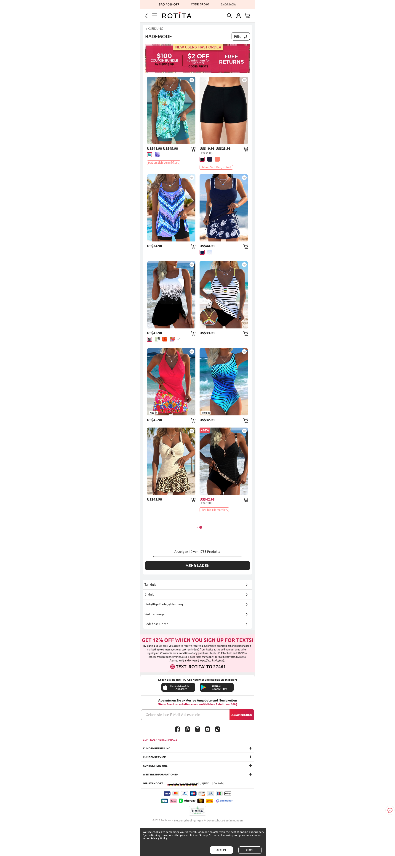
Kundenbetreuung (156, 748)
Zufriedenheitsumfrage (160, 739)
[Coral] (172, 339)
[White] (209, 252)
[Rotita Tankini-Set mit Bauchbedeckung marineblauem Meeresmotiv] (224, 207)
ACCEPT (221, 849)
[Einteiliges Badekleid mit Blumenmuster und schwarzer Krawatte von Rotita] (171, 294)
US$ (202, 783)
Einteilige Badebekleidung (163, 604)
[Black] (202, 159)
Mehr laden (197, 565)
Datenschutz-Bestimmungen (225, 820)
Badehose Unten (156, 624)
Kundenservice (154, 757)
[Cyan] (149, 154)
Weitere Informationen (160, 774)
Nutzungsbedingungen (188, 820)
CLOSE (250, 849)
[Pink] (217, 159)
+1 (179, 339)
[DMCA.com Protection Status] (197, 811)
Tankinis (150, 584)
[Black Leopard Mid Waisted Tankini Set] (224, 461)
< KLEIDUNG (154, 28)
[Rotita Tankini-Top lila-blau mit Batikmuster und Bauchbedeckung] (171, 207)
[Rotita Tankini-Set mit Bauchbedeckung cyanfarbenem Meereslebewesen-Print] (171, 110)
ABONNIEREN (241, 715)
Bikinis (149, 594)
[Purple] (157, 154)
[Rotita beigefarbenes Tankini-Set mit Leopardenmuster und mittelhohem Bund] (171, 461)
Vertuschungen (155, 614)
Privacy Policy (159, 838)
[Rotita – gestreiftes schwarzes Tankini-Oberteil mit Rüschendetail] (224, 294)
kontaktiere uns (155, 765)
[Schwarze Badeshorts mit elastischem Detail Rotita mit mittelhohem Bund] (224, 110)
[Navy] (209, 159)
